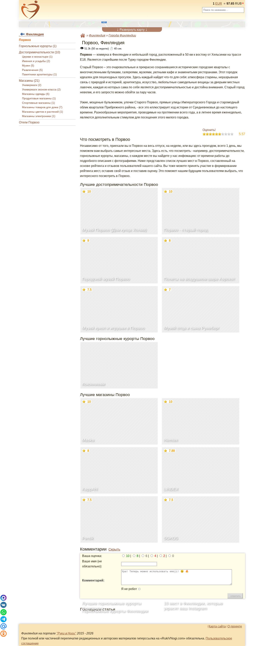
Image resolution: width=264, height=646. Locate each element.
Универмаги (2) (31, 85)
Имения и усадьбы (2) (36, 61)
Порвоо (25, 39)
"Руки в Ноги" (66, 633)
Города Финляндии (122, 35)
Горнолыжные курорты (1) (37, 46)
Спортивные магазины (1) (38, 102)
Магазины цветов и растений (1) (42, 111)
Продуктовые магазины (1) (39, 98)
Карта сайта (217, 626)
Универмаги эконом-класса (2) (41, 89)
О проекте (234, 626)
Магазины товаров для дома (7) (42, 107)
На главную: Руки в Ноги (82, 35)
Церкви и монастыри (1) (37, 56)
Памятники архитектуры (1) (39, 74)
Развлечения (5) (32, 70)
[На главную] (30, 10)
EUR (218, 3)
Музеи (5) (28, 65)
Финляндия (97, 35)
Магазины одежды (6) (35, 94)
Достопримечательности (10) (39, 52)
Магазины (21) (29, 80)
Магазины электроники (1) (38, 116)
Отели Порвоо (29, 122)
